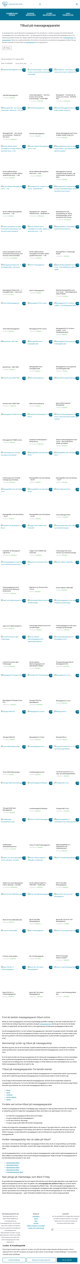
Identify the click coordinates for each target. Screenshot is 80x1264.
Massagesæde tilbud (12, 1163)
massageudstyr (30, 42)
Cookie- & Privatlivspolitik (36, 1228)
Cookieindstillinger (14, 1260)
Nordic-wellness (11, 1097)
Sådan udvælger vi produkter (36, 1225)
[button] (77, 4)
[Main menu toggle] (40, 4)
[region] (40, 1253)
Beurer (8, 1090)
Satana (8, 1099)
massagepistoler (68, 37)
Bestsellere (36, 1216)
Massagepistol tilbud (12, 1167)
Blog (36, 1221)
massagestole (6, 40)
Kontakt (36, 1223)
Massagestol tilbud (12, 1165)
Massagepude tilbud (12, 1170)
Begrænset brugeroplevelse (41, 1260)
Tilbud (36, 1218)
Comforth (9, 1095)
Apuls (8, 1092)
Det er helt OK (67, 1260)
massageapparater (45, 1024)
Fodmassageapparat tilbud (14, 1172)
